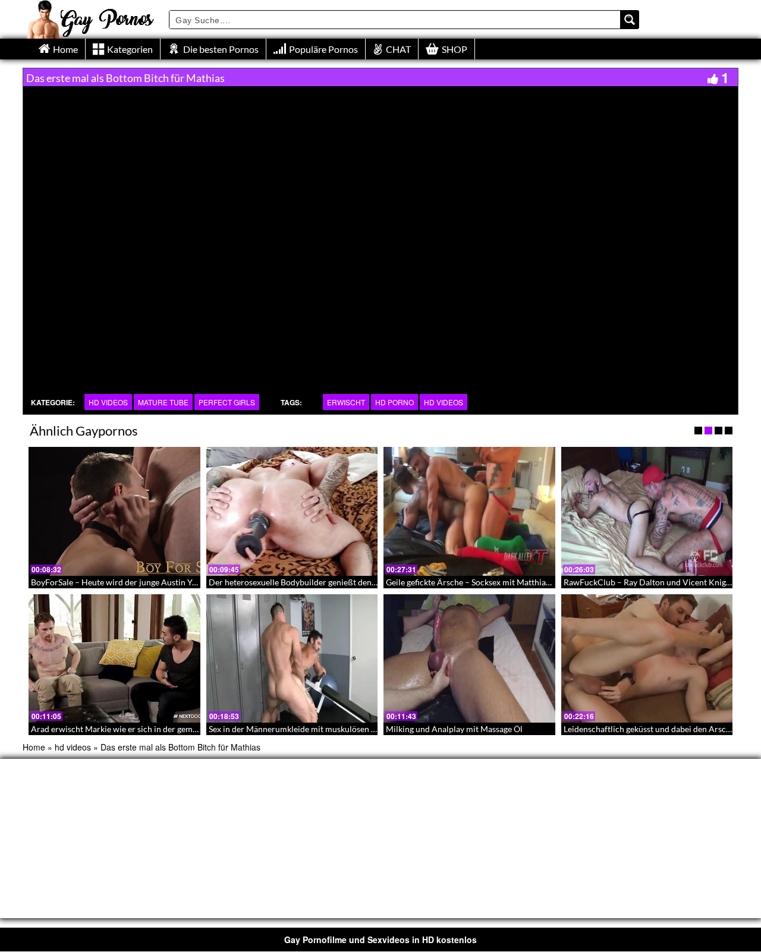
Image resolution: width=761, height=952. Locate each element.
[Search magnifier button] (629, 19)
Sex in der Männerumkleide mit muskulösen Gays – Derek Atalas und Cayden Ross (359, 729)
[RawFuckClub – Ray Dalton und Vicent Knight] (647, 511)
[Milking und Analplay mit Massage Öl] (469, 658)
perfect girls (227, 402)
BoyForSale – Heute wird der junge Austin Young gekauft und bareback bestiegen (179, 582)
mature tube (163, 402)
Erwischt (346, 402)
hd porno (394, 402)
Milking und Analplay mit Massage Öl (454, 729)
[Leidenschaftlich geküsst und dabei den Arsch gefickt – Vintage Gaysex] (647, 658)
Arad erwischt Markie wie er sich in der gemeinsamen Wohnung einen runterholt (179, 729)
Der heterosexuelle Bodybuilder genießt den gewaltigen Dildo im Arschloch (348, 582)
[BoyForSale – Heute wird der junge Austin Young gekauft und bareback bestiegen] (114, 511)
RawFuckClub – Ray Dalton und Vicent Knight (649, 582)
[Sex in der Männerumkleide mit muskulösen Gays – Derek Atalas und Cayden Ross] (292, 658)
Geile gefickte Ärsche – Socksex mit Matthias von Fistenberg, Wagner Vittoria (527, 582)
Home (34, 747)
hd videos (108, 402)
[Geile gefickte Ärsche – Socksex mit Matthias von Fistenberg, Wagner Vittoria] (469, 511)
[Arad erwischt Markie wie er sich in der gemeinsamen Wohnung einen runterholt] (114, 658)
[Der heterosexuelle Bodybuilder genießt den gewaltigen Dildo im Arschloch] (292, 511)
